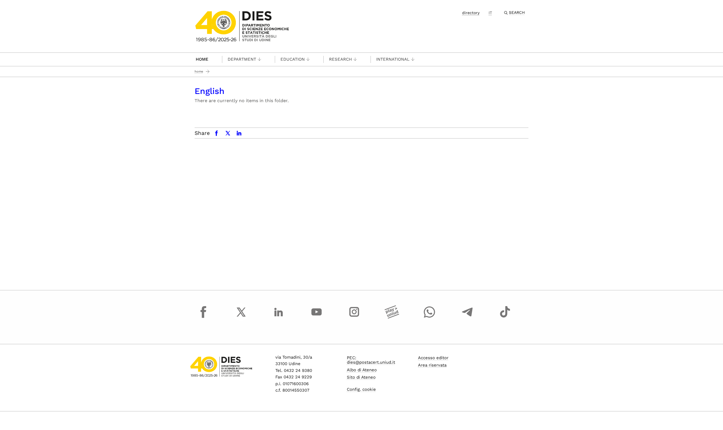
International (393, 59)
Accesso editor (433, 357)
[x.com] (241, 317)
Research (340, 59)
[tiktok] (505, 317)
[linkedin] (279, 317)
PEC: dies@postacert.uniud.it (371, 360)
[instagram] (354, 317)
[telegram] (467, 317)
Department (242, 59)
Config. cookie (361, 389)
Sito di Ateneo (361, 377)
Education (292, 59)
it (490, 12)
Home (202, 59)
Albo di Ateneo (362, 369)
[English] (242, 26)
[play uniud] (392, 317)
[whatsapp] (429, 317)
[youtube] (316, 317)
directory (471, 12)
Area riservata (432, 365)
